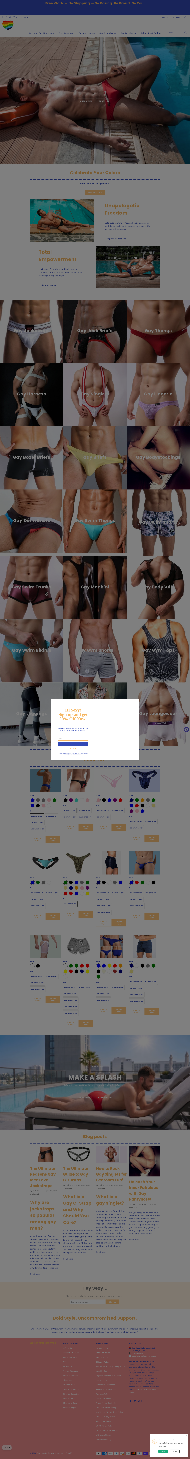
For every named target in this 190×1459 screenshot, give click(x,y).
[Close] (186, 1436)
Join (73, 749)
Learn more (162, 1446)
